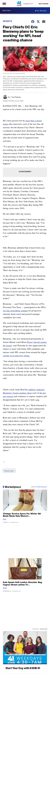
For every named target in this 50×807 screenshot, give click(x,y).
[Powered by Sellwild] (43, 629)
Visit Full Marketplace (39, 487)
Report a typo (9, 471)
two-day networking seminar (15, 310)
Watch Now (43, 3)
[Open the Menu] (4, 4)
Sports (7, 21)
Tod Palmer (16, 97)
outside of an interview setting (16, 355)
